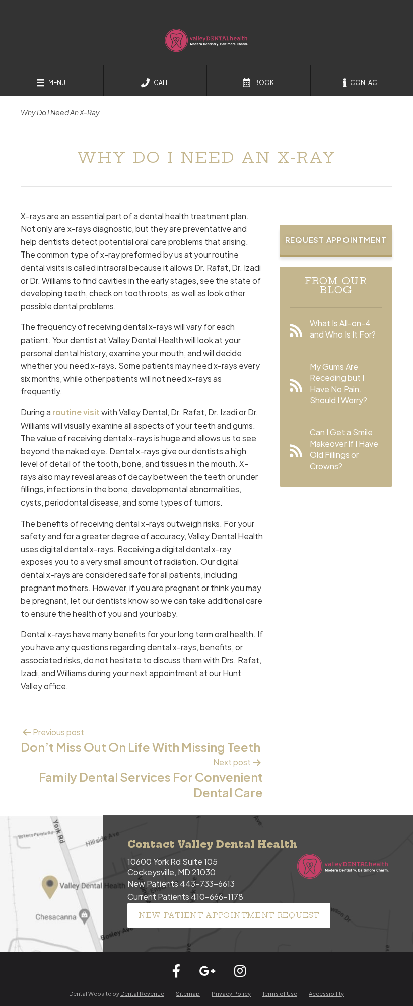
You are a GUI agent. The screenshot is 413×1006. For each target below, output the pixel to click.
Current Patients (185, 896)
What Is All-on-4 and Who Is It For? (343, 329)
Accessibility (326, 993)
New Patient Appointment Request (229, 915)
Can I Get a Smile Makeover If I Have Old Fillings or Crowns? (344, 449)
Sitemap (188, 993)
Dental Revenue (142, 993)
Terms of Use (279, 993)
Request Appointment (336, 239)
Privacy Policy (231, 993)
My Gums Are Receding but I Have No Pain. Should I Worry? (338, 383)
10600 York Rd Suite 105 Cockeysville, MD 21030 (172, 866)
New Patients (181, 883)
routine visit (76, 412)
